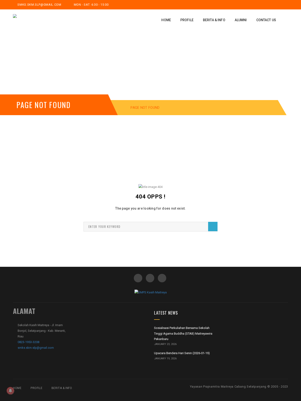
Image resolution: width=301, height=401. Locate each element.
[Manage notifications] (10, 390)
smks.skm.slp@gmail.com (39, 4)
